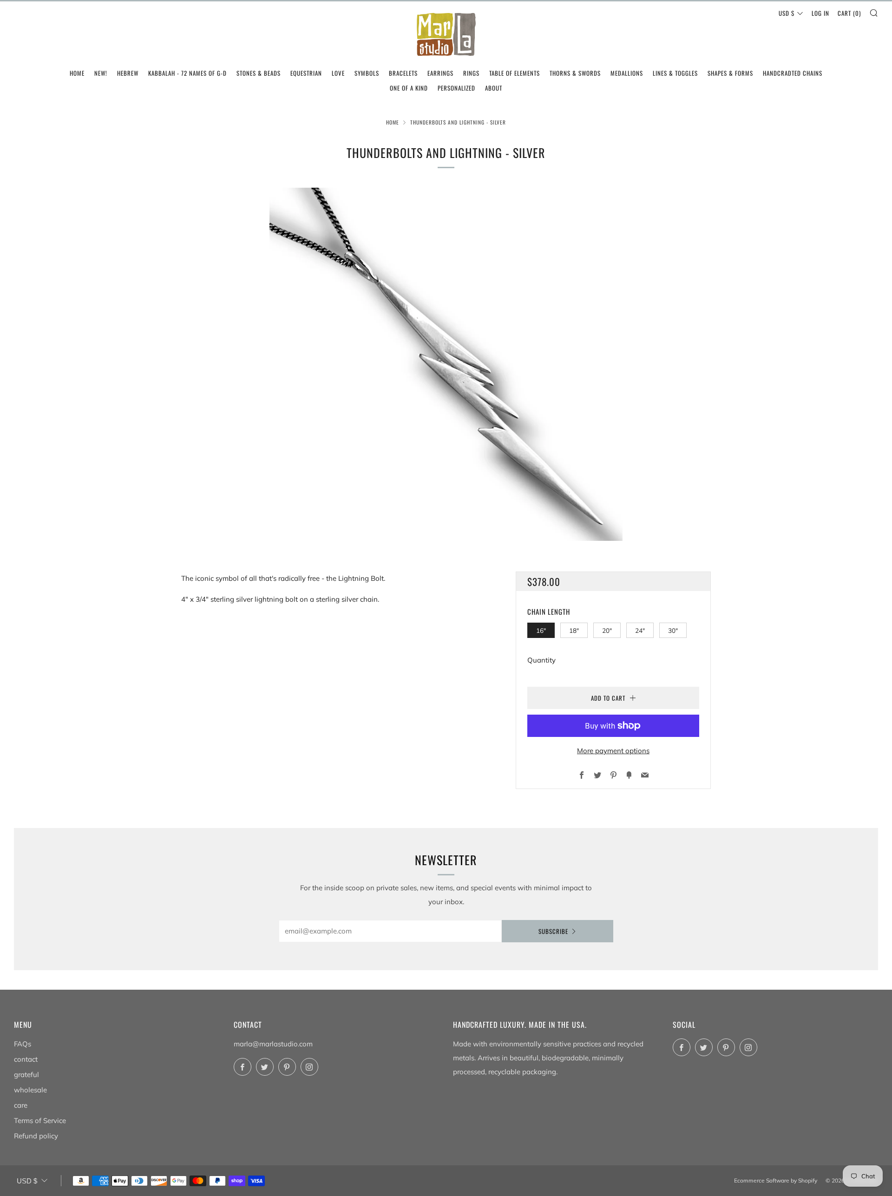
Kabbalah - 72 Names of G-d (187, 73)
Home (392, 122)
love (338, 73)
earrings (440, 73)
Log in (820, 13)
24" (640, 630)
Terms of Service (40, 1120)
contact (26, 1059)
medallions (626, 73)
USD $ (786, 13)
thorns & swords (575, 73)
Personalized (456, 87)
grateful (26, 1074)
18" (574, 630)
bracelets (403, 73)
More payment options (613, 750)
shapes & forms (730, 73)
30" (673, 630)
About (493, 87)
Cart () (849, 13)
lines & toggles (675, 73)
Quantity (541, 660)
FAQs (22, 1043)
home (77, 73)
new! (100, 73)
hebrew (127, 73)
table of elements (514, 73)
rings (471, 73)
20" (607, 630)
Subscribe (553, 931)
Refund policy (36, 1135)
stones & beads (258, 73)
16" (541, 630)
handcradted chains (792, 73)
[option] (446, 364)
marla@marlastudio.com (273, 1043)
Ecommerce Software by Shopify (775, 1180)
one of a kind (409, 87)
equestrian (306, 73)
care (20, 1105)
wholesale (30, 1089)
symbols (366, 73)
